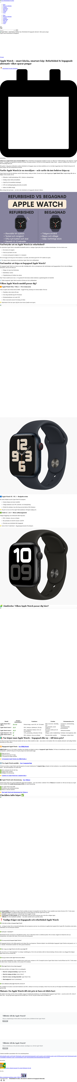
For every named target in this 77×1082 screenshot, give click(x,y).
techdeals (38, 1057)
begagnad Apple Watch (64, 1056)
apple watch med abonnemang (26, 1056)
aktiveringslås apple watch (6, 1056)
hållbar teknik (6, 1057)
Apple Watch (15, 1056)
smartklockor (32, 1057)
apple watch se (36, 1056)
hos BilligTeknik (24, 746)
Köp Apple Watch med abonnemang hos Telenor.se (15, 792)
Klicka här (5, 1021)
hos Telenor (26, 780)
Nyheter (2, 57)
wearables (47, 1057)
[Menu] (0, 2)
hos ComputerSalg (26, 763)
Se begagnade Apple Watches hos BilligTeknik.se (14, 759)
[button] (14, 30)
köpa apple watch (13, 1057)
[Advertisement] (38, 45)
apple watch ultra (44, 1056)
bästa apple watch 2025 (53, 1056)
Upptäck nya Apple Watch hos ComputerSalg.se (14, 775)
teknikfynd (42, 1057)
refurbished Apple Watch (23, 1057)
